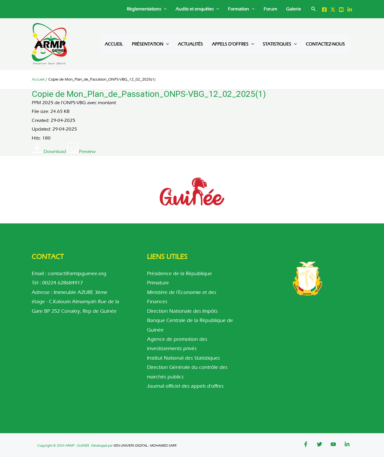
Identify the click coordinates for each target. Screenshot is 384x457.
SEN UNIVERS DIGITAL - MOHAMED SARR (145, 445)
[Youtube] (333, 444)
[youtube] (341, 9)
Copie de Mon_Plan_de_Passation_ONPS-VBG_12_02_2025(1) (149, 94)
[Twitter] (332, 9)
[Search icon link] (313, 10)
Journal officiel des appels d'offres (185, 386)
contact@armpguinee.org (77, 274)
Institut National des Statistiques (183, 358)
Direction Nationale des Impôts (182, 311)
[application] (164, 9)
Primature (158, 283)
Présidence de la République (179, 274)
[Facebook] (324, 9)
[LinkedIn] (349, 9)
